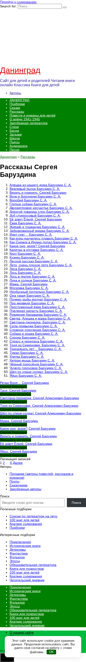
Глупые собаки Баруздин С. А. (33, 204)
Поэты (14, 481)
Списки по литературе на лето (33, 516)
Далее (18, 463)
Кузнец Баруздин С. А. (27, 257)
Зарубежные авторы (25, 489)
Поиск (4, 496)
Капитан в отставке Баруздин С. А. (37, 250)
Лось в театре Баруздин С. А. (32, 276)
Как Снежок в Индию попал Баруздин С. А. (43, 242)
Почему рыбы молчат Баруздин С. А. (38, 299)
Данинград (20, 70)
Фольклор (17, 557)
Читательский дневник (27, 580)
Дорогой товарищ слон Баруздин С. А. (40, 212)
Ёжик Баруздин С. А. (25, 223)
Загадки (16, 134)
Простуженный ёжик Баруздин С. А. (37, 307)
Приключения (20, 542)
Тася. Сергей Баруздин (18, 390)
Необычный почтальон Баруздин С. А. (39, 292)
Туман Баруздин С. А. (26, 353)
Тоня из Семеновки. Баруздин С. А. (37, 345)
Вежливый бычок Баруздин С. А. (35, 189)
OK (51, 652)
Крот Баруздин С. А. (25, 253)
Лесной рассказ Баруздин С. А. (34, 261)
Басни (14, 130)
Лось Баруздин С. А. (25, 273)
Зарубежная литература (29, 123)
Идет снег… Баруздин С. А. (31, 234)
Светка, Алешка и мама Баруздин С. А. (40, 318)
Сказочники (18, 485)
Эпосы (15, 561)
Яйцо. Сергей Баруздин (18, 451)
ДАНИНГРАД (19, 100)
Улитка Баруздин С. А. (27, 356)
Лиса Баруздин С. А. (25, 269)
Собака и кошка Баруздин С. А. (34, 334)
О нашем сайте (22, 632)
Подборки (17, 104)
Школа (15, 138)
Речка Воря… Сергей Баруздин (24, 383)
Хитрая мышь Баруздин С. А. (32, 360)
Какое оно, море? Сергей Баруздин (37, 246)
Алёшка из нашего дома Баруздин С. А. (40, 185)
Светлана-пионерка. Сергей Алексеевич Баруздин (39, 398)
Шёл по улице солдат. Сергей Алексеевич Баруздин (40, 413)
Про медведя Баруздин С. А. (32, 303)
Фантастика (19, 553)
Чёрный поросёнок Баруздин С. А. (36, 364)
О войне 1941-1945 (25, 119)
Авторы (15, 93)
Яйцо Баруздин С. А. (26, 375)
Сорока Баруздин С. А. (27, 337)
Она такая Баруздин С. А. (30, 295)
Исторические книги (25, 546)
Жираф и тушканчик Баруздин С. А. (37, 227)
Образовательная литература (33, 565)
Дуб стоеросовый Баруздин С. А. (35, 215)
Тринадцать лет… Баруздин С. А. (36, 349)
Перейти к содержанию (18, 2)
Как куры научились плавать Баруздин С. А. (44, 238)
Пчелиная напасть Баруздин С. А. (36, 311)
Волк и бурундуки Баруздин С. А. (35, 196)
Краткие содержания (26, 524)
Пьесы (15, 142)
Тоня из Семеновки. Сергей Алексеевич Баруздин (39, 405)
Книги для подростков (27, 568)
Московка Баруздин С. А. (29, 288)
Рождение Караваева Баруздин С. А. (38, 314)
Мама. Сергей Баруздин (29, 284)
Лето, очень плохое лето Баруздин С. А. (41, 265)
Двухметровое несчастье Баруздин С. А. (41, 208)
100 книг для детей (24, 520)
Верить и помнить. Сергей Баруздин (38, 192)
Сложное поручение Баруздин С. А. (37, 330)
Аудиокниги (18, 146)
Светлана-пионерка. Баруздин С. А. (38, 322)
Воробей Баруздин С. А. (28, 200)
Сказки (15, 108)
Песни (14, 150)
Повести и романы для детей (32, 115)
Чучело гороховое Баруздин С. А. (36, 368)
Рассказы (17, 111)
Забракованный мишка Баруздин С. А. (40, 231)
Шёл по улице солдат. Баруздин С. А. (39, 372)
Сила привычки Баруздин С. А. (34, 326)
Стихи (14, 127)
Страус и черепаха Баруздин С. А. (36, 341)
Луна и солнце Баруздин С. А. (33, 280)
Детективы (18, 549)
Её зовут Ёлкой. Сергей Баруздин (36, 219)
